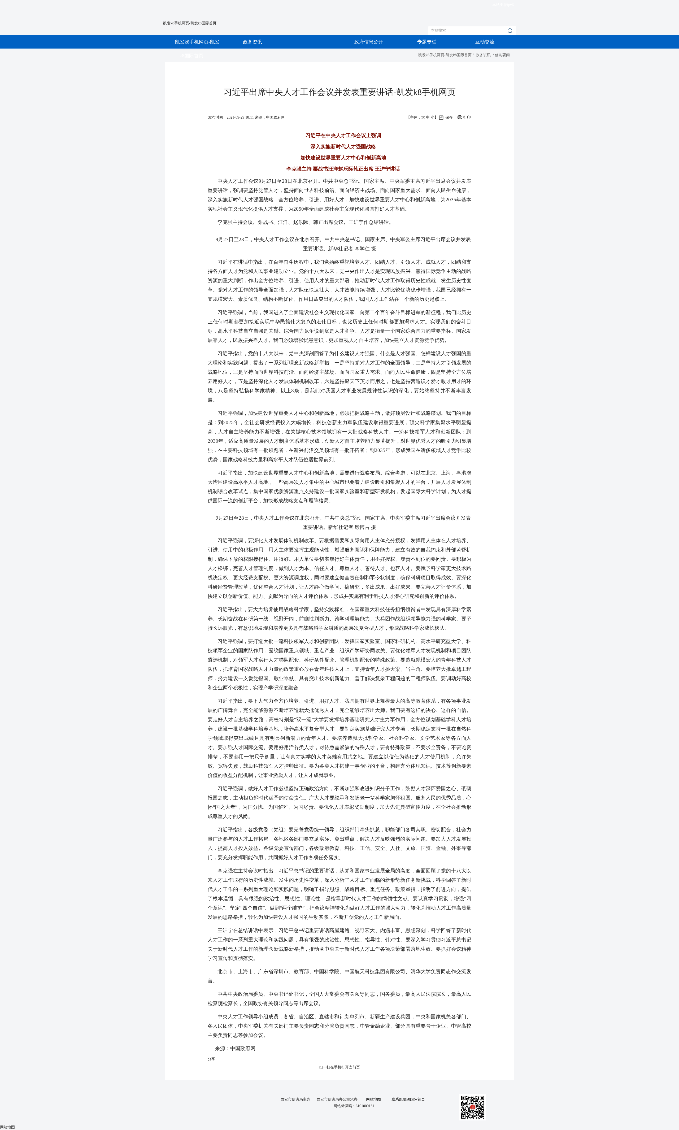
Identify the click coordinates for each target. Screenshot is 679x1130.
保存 (449, 117)
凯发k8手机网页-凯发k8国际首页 (189, 23)
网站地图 (373, 1099)
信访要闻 (502, 55)
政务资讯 (252, 42)
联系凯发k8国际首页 (408, 1099)
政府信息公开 (368, 42)
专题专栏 (426, 42)
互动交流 (484, 42)
